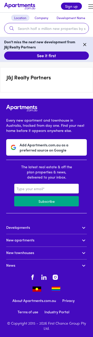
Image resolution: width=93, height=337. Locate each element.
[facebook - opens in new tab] (32, 276)
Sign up (71, 6)
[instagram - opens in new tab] (55, 276)
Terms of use (28, 311)
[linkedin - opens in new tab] (44, 276)
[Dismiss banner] (85, 44)
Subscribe (46, 201)
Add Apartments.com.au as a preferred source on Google (44, 147)
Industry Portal (56, 311)
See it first (46, 55)
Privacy (68, 300)
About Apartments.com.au (34, 300)
